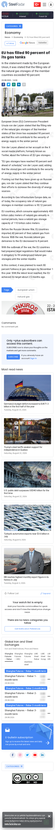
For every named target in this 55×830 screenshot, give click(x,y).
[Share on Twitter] (8, 84)
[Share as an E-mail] (24, 84)
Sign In (33, 358)
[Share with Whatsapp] (14, 84)
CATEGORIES (12, 26)
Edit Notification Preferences (27, 628)
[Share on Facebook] (3, 84)
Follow (11, 43)
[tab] (9, 657)
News (7, 37)
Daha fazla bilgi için (13, 824)
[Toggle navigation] (50, 4)
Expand (46, 593)
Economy (18, 37)
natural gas (24, 296)
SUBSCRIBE (13, 357)
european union (26, 289)
